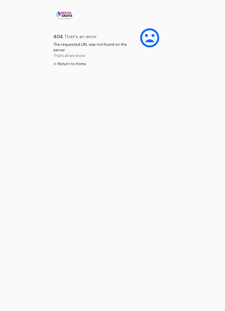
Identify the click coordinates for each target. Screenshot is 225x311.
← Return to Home (69, 63)
